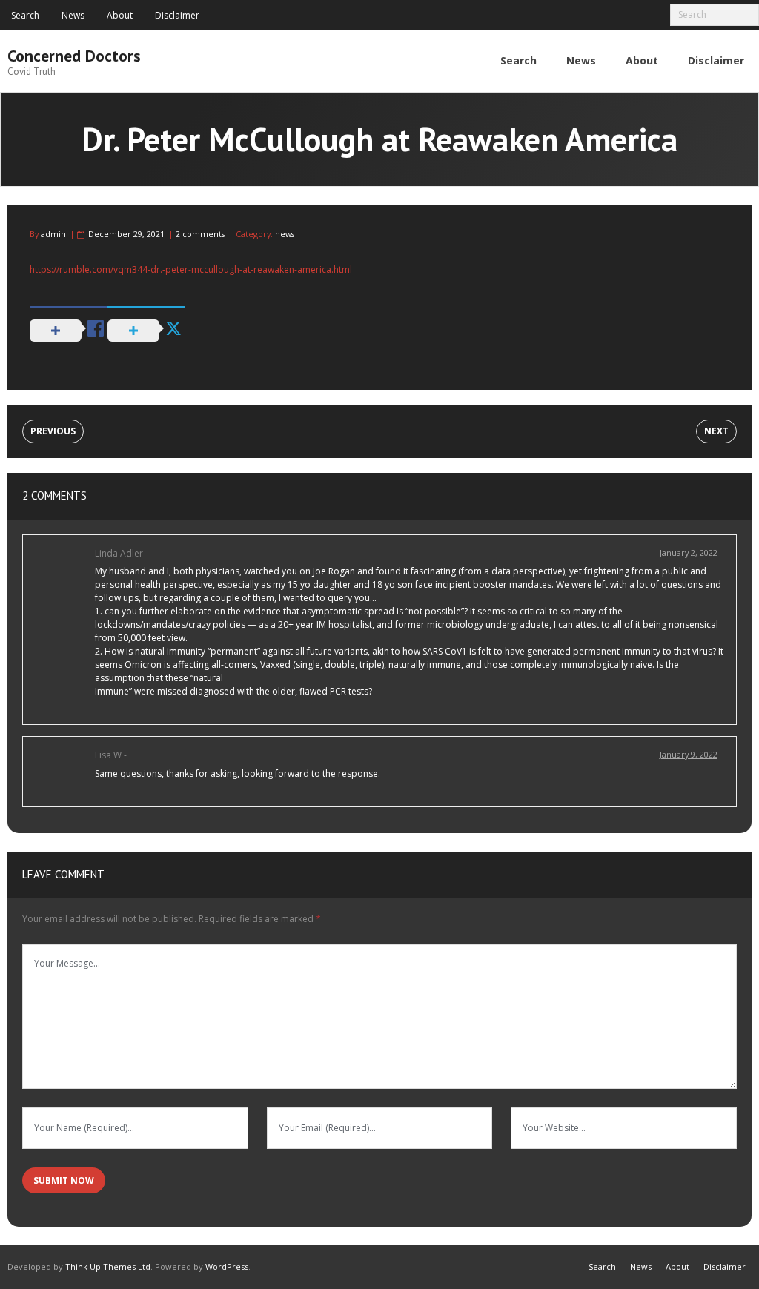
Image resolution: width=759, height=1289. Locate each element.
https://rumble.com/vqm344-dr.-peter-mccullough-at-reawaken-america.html (191, 269)
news (284, 233)
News (73, 15)
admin (53, 233)
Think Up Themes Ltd (107, 1266)
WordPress (226, 1266)
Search (25, 15)
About (120, 15)
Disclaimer (177, 15)
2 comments (200, 233)
